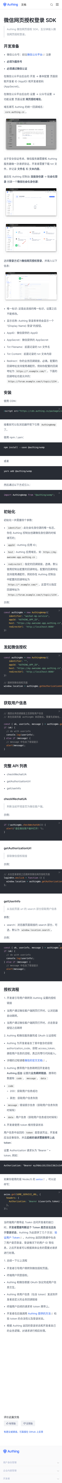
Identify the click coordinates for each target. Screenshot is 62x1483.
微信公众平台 (36, 54)
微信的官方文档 (35, 1060)
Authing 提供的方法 (41, 1313)
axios (41, 1179)
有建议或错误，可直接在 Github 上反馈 (23, 1431)
